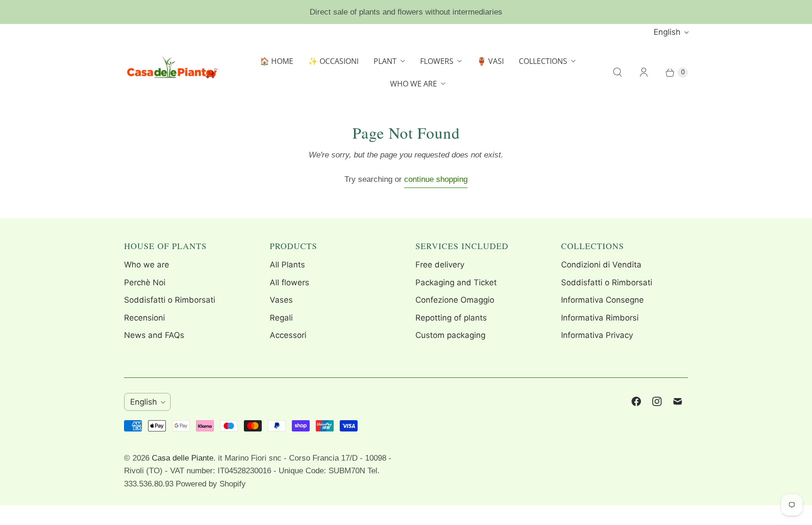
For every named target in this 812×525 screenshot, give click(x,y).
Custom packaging (450, 335)
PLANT (385, 61)
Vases (281, 300)
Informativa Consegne (602, 300)
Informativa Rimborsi (600, 317)
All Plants (287, 264)
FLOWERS (436, 61)
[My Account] (644, 72)
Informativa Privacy (597, 335)
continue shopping (436, 179)
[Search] (617, 72)
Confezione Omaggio (454, 300)
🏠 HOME (276, 61)
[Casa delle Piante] (171, 72)
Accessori (288, 335)
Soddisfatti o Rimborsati (169, 300)
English (667, 32)
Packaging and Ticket (456, 282)
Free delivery (439, 264)
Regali (281, 317)
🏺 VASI (490, 61)
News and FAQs (154, 335)
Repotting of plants (451, 317)
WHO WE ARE (413, 83)
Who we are (146, 264)
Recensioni (144, 317)
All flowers (289, 282)
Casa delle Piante (182, 458)
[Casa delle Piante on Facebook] (636, 401)
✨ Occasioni (333, 61)
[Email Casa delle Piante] (677, 401)
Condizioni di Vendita (601, 264)
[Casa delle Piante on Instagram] (657, 401)
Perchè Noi (144, 282)
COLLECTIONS (543, 61)
